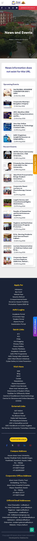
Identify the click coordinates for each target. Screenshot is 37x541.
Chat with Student (35, 326)
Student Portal (18, 319)
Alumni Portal (18, 322)
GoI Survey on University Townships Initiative (18, 428)
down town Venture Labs (18, 388)
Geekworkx (24, 538)
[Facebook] (2, 8)
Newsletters (18, 381)
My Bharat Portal (18, 416)
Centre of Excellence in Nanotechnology (18, 396)
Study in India (19, 413)
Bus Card (18, 292)
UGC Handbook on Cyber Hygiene (18, 426)
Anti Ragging (18, 341)
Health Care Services (18, 386)
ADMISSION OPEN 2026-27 (28, 8)
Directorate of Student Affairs (18, 391)
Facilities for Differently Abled (18, 393)
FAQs (19, 339)
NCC (18, 376)
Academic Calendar (18, 351)
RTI (18, 334)
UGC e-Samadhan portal (18, 423)
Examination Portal (18, 324)
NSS (18, 371)
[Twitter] (5, 8)
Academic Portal (18, 314)
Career (18, 379)
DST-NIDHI (18, 411)
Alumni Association (19, 383)
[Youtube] (17, 8)
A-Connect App (18, 317)
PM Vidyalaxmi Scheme (18, 421)
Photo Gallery (18, 346)
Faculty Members (18, 349)
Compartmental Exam (18, 299)
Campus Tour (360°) (35, 164)
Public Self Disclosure (18, 418)
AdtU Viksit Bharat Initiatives (18, 359)
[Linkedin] (9, 8)
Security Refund (18, 297)
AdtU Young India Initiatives (18, 356)
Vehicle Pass (18, 294)
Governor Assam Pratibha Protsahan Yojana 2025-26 (19, 303)
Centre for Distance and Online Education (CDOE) (18, 399)
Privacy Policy (18, 344)
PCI (18, 336)
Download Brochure (18, 439)
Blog (18, 374)
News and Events (21, 39)
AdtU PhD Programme (18, 354)
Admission (18, 289)
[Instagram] (13, 8)
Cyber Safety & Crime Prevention (18, 361)
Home (11, 39)
